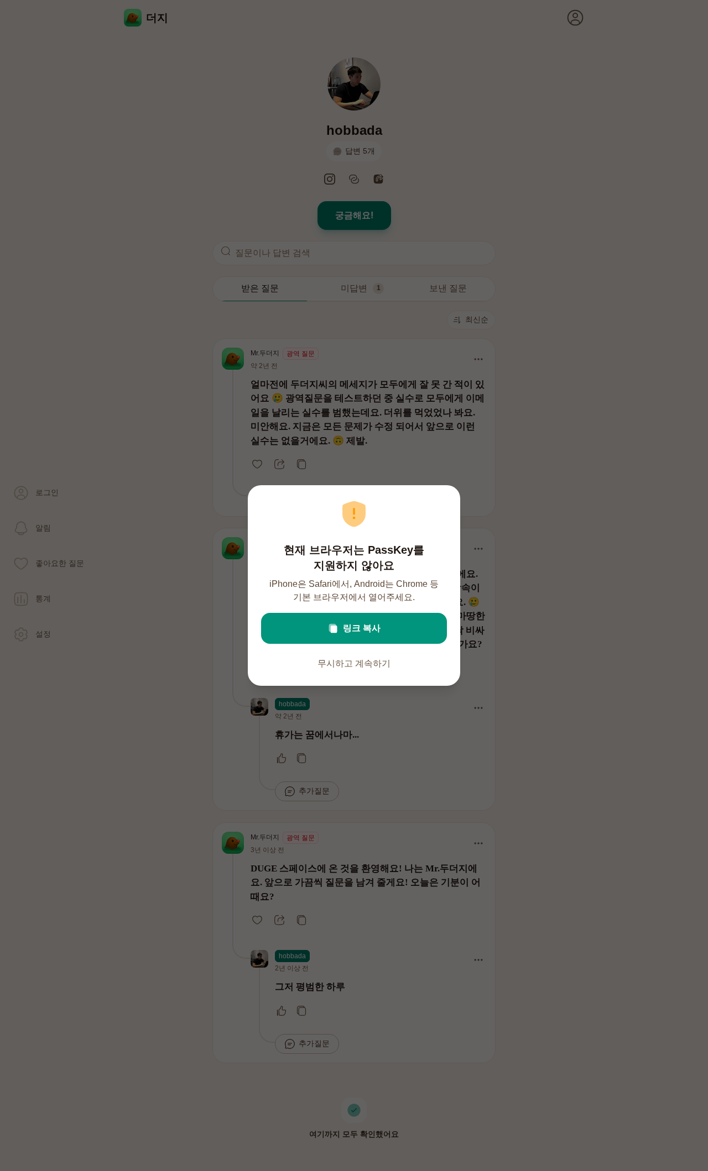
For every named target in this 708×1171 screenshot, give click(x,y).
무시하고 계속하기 (354, 663)
